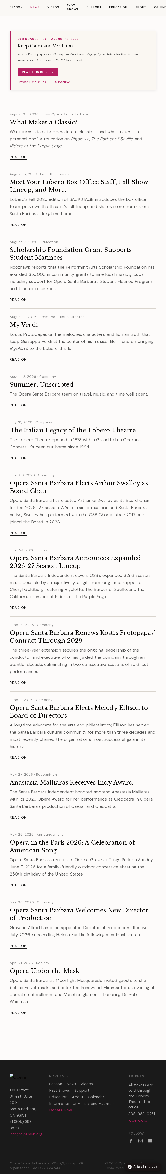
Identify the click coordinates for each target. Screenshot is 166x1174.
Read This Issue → (37, 72)
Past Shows (73, 7)
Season (16, 7)
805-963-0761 (141, 1113)
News (35, 7)
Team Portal (114, 1168)
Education (118, 7)
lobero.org (137, 1120)
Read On (18, 157)
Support (94, 7)
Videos (53, 7)
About (140, 7)
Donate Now (60, 1110)
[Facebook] (130, 1140)
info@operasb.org (26, 1134)
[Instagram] (140, 1140)
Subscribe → (64, 82)
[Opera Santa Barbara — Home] (24, 1077)
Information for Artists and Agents (80, 1103)
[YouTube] (150, 1140)
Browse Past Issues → (34, 82)
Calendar (96, 1096)
